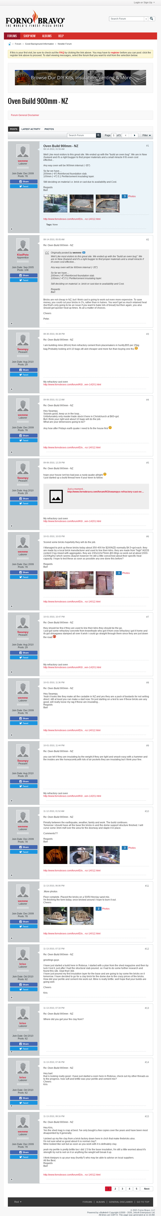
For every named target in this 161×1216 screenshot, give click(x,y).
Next (146, 1188)
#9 (147, 745)
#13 (147, 1008)
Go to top (143, 1202)
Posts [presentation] (13, 129)
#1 (147, 145)
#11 (147, 885)
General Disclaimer (121, 1202)
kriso (22, 963)
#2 (147, 239)
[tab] (13, 129)
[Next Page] (134, 135)
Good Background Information (39, 44)
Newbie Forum (65, 44)
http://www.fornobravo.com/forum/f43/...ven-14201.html (72, 384)
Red (16, 1202)
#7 (147, 617)
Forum (18, 44)
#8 (147, 682)
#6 (147, 536)
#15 (147, 1116)
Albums (47, 36)
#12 (147, 948)
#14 (147, 1062)
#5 (147, 462)
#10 (147, 811)
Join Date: (17, 173)
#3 (147, 334)
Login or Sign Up (143, 2)
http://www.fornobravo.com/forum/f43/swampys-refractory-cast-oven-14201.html (112, 491)
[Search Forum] (151, 18)
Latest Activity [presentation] (31, 129)
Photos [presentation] (49, 129)
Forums (12, 36)
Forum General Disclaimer (25, 115)
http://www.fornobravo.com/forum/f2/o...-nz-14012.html (72, 219)
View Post (83, 252)
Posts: (21, 176)
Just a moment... (76, 489)
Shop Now (30, 36)
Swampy (22, 349)
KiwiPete (23, 254)
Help (61, 36)
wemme (23, 160)
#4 (147, 399)
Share (25, 181)
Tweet (25, 186)
